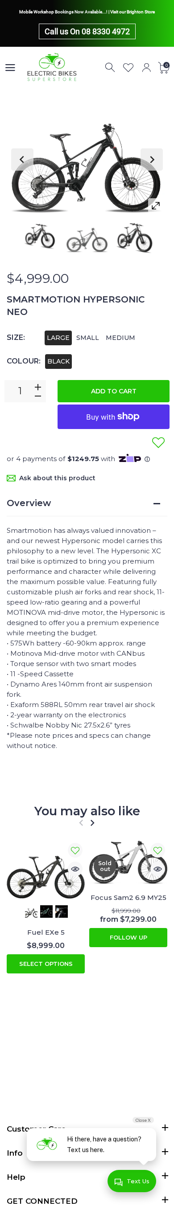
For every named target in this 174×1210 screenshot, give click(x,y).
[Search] (111, 68)
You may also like (87, 811)
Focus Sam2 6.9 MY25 (128, 897)
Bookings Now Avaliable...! (81, 11)
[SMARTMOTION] (39, 235)
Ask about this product (57, 478)
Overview (29, 503)
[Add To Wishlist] (158, 442)
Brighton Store (141, 11)
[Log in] (146, 68)
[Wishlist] (128, 68)
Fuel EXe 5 (46, 932)
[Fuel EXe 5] (46, 870)
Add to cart (114, 391)
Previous (22, 159)
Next (152, 159)
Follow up (128, 937)
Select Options (46, 964)
